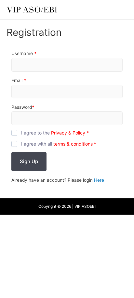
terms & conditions (73, 144)
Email (18, 80)
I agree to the (55, 132)
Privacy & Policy (68, 132)
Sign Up (29, 161)
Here (99, 180)
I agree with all (58, 144)
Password (22, 107)
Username (24, 53)
